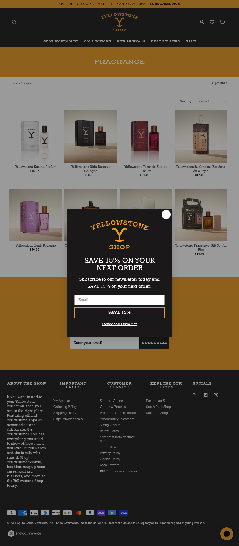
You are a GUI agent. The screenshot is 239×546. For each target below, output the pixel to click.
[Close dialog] (166, 214)
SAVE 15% (119, 312)
